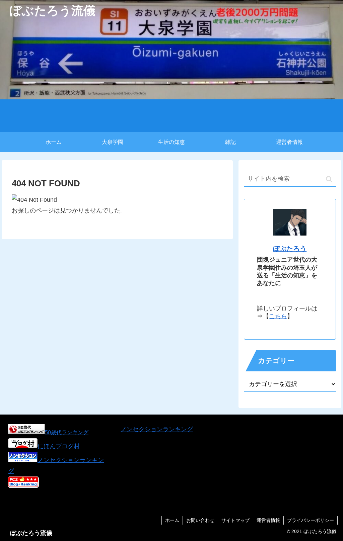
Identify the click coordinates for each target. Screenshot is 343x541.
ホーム (172, 520)
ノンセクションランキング (157, 429)
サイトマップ (235, 520)
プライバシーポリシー (310, 520)
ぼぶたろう (289, 248)
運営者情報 (268, 520)
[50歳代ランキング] (26, 432)
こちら (278, 316)
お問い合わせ (200, 520)
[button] (329, 179)
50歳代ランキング (66, 432)
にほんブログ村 (59, 446)
